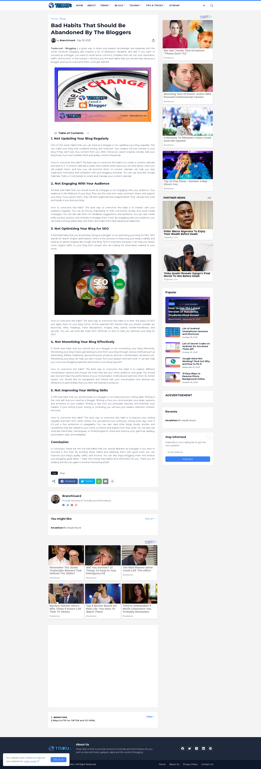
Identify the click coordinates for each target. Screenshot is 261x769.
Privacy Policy (190, 764)
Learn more (30, 761)
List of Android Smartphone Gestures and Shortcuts (195, 331)
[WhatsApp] (99, 481)
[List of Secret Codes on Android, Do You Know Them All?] (172, 347)
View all (149, 518)
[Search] (210, 5)
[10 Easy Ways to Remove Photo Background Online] (172, 377)
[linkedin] (203, 748)
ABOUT (91, 5)
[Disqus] (103, 666)
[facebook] (63, 505)
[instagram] (76, 505)
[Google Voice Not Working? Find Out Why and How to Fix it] (172, 362)
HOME (79, 5)
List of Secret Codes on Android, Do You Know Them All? (196, 346)
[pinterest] (210, 748)
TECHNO (134, 5)
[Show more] (112, 481)
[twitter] (68, 505)
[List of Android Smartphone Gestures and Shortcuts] (172, 332)
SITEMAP (174, 5)
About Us (174, 764)
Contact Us (207, 764)
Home (54, 19)
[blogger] (72, 505)
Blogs (63, 19)
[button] (205, 5)
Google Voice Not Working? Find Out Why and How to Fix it (196, 361)
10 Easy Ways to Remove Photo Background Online (193, 376)
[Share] (152, 40)
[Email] (105, 481)
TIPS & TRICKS (154, 5)
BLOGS (119, 5)
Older (149, 716)
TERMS (104, 5)
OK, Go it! (58, 759)
